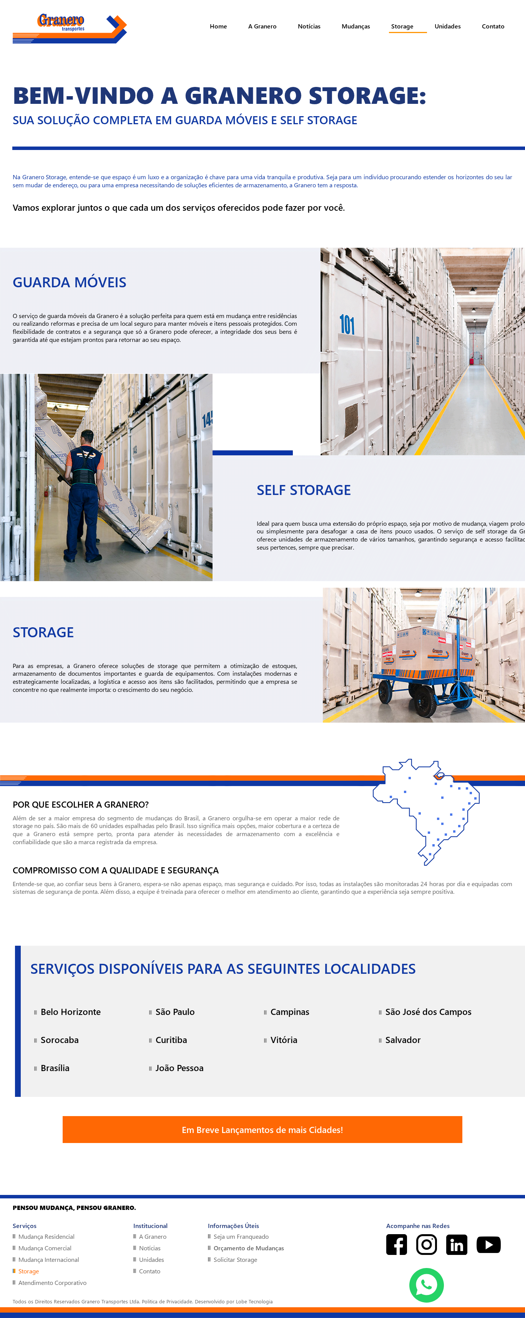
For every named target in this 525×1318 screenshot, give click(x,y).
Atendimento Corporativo (52, 1282)
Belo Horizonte (71, 1011)
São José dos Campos (428, 1011)
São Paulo (175, 1011)
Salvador (403, 1039)
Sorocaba (60, 1039)
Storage (402, 26)
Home (218, 26)
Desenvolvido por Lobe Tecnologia (234, 1301)
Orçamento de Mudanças (249, 1248)
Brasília (55, 1067)
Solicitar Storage (235, 1259)
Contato (493, 26)
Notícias (309, 26)
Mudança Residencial (46, 1236)
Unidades (448, 26)
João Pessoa (180, 1067)
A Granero (262, 26)
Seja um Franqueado (241, 1236)
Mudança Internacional (48, 1259)
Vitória (284, 1039)
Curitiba (171, 1039)
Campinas (290, 1011)
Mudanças (356, 26)
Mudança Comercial (44, 1248)
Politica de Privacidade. (167, 1301)
